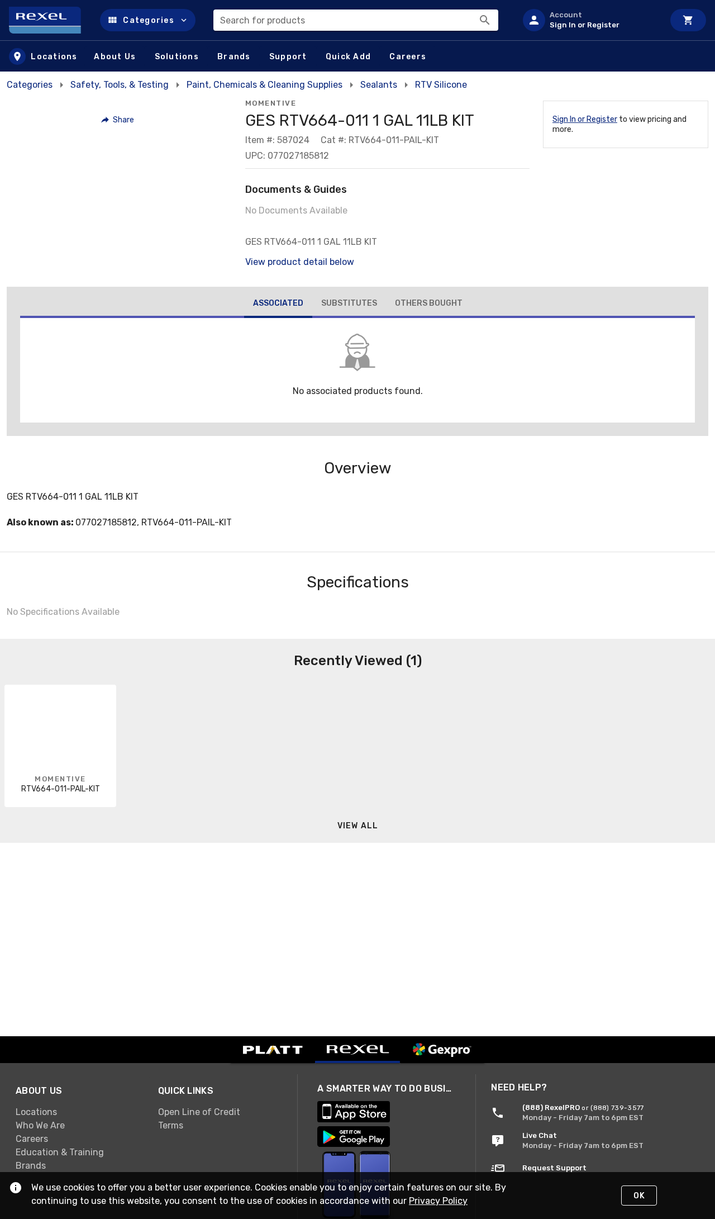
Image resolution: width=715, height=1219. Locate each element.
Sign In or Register (584, 119)
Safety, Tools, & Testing (119, 84)
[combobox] (355, 20)
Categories (30, 84)
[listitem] (588, 20)
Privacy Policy (438, 1201)
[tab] (278, 304)
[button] (148, 20)
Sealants (378, 84)
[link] (78, 1112)
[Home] (50, 20)
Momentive (271, 103)
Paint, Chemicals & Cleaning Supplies (264, 84)
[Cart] (688, 20)
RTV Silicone (441, 84)
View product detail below (299, 262)
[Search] (485, 20)
